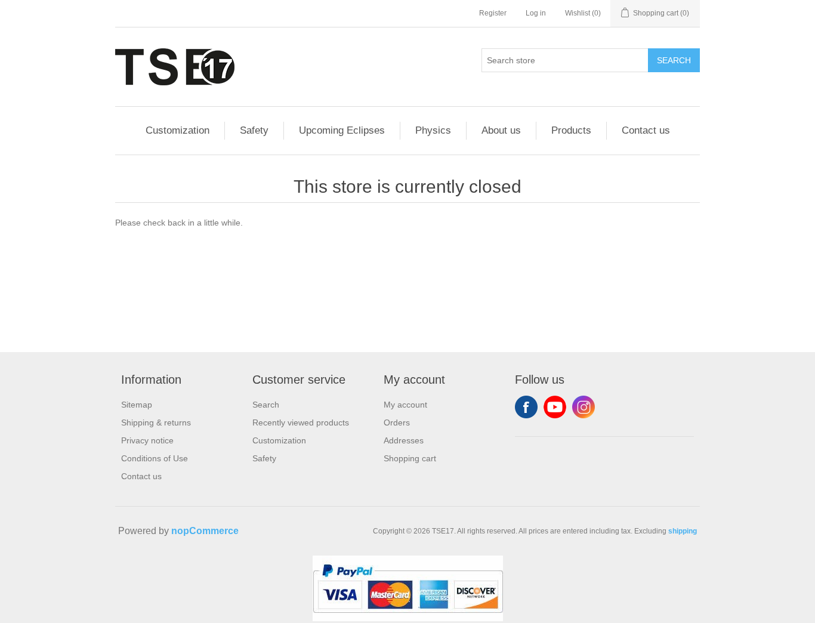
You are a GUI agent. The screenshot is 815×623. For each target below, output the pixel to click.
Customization (177, 130)
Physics (433, 130)
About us (501, 130)
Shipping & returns (156, 422)
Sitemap (136, 404)
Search (674, 60)
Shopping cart (410, 458)
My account (405, 404)
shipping (682, 531)
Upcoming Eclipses (342, 130)
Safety (254, 130)
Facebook (526, 407)
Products (571, 130)
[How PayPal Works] (408, 618)
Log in (536, 13)
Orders (397, 422)
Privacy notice (147, 440)
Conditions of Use (154, 458)
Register (493, 13)
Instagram (583, 407)
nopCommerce (205, 531)
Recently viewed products (300, 422)
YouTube (555, 407)
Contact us (646, 130)
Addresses (404, 440)
